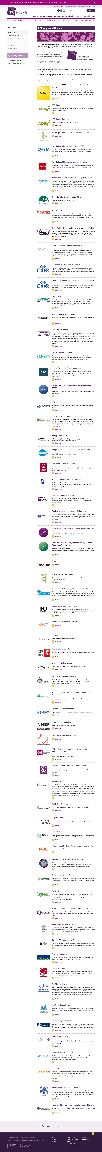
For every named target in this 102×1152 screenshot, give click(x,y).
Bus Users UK (57, 210)
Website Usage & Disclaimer (73, 1145)
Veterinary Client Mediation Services (66, 1087)
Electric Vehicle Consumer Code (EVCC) (67, 416)
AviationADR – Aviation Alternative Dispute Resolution (73, 178)
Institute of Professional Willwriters (65, 622)
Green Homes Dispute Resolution (64, 875)
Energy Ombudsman (59, 435)
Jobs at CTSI (54, 1139)
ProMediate (56, 781)
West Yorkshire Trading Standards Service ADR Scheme (73, 1105)
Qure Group (56, 832)
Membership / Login (89, 16)
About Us (78, 16)
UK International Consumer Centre (16, 63)
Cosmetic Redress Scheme (62, 352)
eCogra (54, 402)
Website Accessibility (71, 1137)
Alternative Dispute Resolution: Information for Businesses (42, 20)
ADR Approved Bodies (15, 60)
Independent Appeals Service (63, 574)
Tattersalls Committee (60, 954)
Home (8, 20)
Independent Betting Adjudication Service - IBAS (70, 588)
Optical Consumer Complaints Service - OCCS (69, 766)
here (52, 71)
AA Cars (55, 87)
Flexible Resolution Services (63, 495)
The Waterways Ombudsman (63, 1052)
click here (68, 2)
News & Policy (69, 16)
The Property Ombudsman (62, 1021)
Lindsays (55, 635)
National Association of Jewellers (64, 676)
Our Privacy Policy (71, 1143)
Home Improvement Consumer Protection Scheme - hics (73, 528)
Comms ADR (56, 296)
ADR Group (56, 105)
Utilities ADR (57, 1068)
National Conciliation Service (63, 709)
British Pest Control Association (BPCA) (67, 197)
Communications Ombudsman (63, 314)
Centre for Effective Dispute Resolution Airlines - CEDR (73, 280)
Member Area (59, 6)
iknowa (54, 561)
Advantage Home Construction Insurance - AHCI (70, 132)
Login (53, 6)
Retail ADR (56, 891)
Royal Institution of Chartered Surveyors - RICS (70, 908)
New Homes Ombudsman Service (64, 736)
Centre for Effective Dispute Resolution (67, 265)
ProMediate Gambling (60, 804)
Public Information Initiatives (15, 42)
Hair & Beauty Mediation (61, 722)
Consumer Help (37, 16)
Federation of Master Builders (63, 464)
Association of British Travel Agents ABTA (68, 146)
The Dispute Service (59, 984)
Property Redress (58, 818)
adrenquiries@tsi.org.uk (47, 80)
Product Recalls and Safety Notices (17, 38)
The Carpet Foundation (61, 968)
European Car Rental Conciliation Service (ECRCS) (71, 449)
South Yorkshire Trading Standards (65, 924)
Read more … (58, 99)
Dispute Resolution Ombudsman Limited (67, 368)
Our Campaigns (12, 45)
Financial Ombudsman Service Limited (66, 479)
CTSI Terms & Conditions (72, 1139)
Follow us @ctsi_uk (52, 1126)
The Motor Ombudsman (61, 1005)
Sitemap (68, 1141)
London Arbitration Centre (62, 663)
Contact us (54, 1141)
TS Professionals (58, 16)
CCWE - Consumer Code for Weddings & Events (70, 245)
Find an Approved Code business (16, 51)
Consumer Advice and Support (19, 20)
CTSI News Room (12, 48)
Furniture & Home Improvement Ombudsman (69, 511)
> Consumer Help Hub (13, 35)
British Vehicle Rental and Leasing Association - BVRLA (73, 228)
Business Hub (47, 16)
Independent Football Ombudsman (65, 606)
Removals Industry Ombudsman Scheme (67, 859)
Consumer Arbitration (60, 330)
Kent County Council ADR (61, 649)
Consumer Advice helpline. (72, 62)
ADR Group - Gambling (60, 119)
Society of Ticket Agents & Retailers (66, 940)
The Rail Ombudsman (60, 1036)
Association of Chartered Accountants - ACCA (69, 162)
